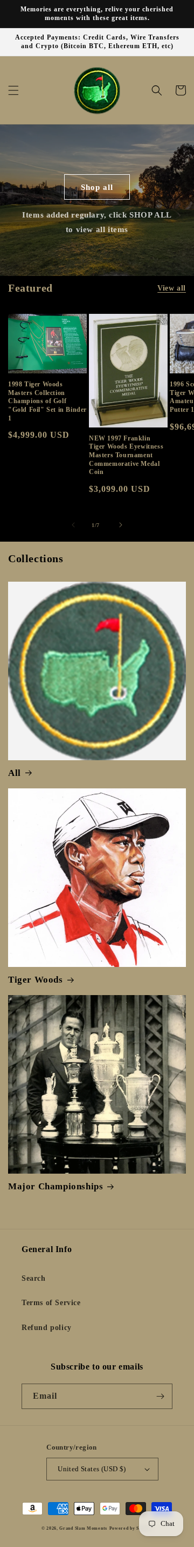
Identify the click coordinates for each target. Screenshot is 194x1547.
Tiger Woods (35, 980)
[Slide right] (121, 525)
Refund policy (47, 1328)
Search (34, 1278)
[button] (13, 90)
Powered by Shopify (131, 1528)
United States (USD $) (92, 1469)
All (14, 773)
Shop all (97, 187)
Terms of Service (51, 1303)
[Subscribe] (160, 1396)
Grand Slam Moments (83, 1528)
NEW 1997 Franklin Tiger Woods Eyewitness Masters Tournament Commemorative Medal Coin (126, 455)
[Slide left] (73, 525)
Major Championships (55, 1186)
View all (171, 288)
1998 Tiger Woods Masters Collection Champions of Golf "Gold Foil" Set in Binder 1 (47, 401)
